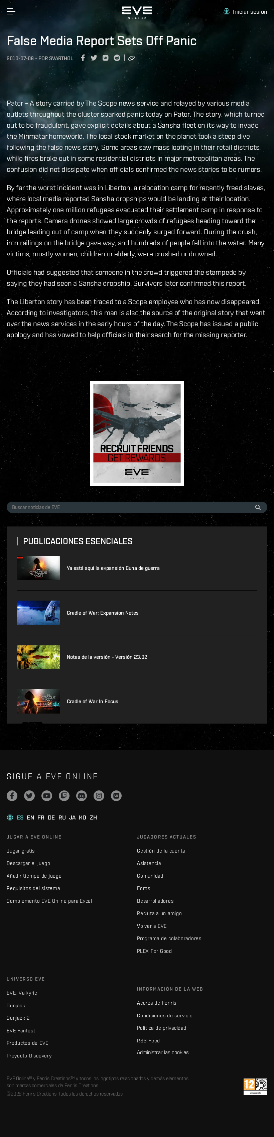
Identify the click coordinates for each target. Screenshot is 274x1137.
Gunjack (16, 1005)
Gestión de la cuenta (161, 851)
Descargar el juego (28, 863)
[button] (245, 11)
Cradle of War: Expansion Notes (103, 613)
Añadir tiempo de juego (34, 876)
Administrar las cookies (163, 1052)
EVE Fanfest (21, 1030)
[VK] (116, 795)
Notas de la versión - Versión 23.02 (107, 657)
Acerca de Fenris (156, 1003)
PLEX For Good (154, 951)
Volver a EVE (152, 926)
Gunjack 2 (18, 1018)
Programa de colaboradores (169, 938)
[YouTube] (46, 795)
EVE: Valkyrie (22, 993)
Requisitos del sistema (33, 888)
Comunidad (150, 876)
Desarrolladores (155, 901)
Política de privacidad (161, 1028)
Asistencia (149, 863)
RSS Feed (148, 1040)
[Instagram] (99, 795)
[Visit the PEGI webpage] (255, 1087)
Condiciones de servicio (164, 1015)
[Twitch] (64, 795)
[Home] (137, 17)
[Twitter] (29, 795)
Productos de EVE (27, 1043)
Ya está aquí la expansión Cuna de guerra (113, 568)
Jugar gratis (21, 851)
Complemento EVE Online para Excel (49, 901)
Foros (143, 888)
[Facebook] (12, 795)
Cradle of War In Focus (92, 701)
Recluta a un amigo (159, 913)
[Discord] (81, 795)
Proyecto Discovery (29, 1055)
